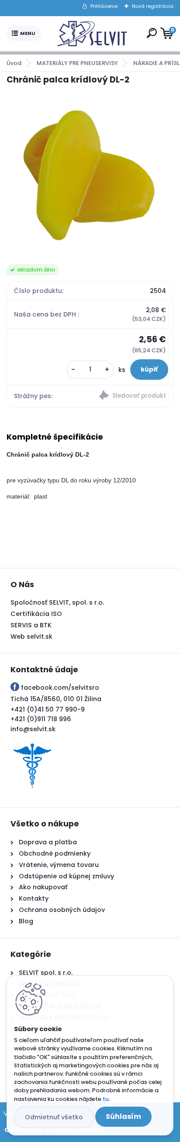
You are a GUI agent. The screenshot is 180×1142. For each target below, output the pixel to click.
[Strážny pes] (131, 396)
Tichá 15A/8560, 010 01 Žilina (55, 699)
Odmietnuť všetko (54, 1117)
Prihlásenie (104, 6)
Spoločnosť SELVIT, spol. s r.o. (57, 602)
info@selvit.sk (32, 729)
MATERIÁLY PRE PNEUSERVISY (77, 63)
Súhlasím (123, 1116)
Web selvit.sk (31, 636)
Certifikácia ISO (36, 613)
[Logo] (92, 33)
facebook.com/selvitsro (60, 687)
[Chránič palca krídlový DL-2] (90, 175)
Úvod (14, 63)
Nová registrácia (152, 6)
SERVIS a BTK (31, 625)
